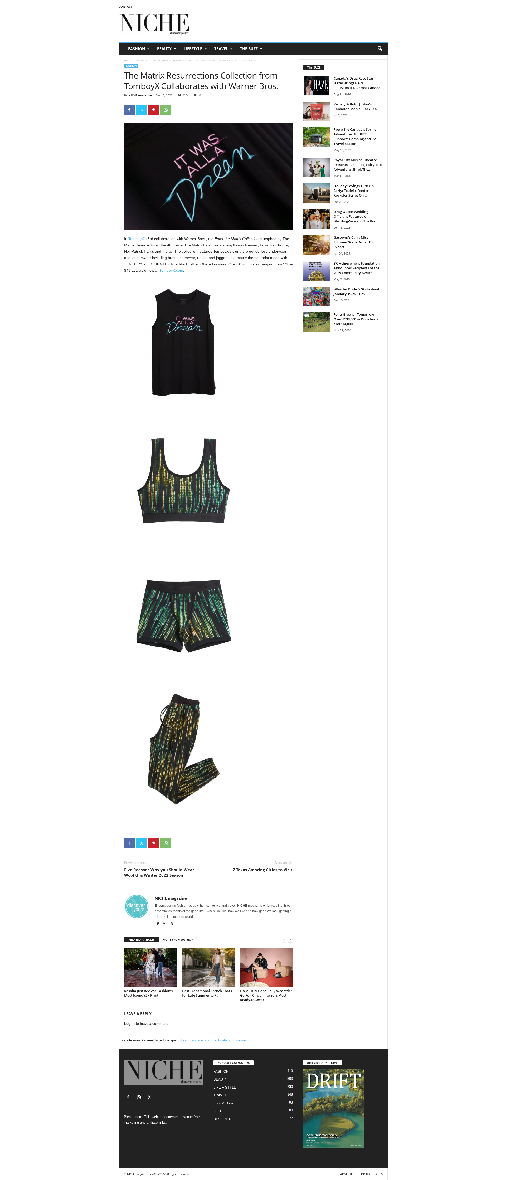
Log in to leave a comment (146, 1024)
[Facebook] (129, 110)
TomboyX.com (171, 270)
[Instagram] (140, 1098)
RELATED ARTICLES (141, 940)
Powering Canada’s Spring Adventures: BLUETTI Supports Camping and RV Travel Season (355, 136)
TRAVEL (221, 48)
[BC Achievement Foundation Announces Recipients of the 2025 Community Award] (316, 271)
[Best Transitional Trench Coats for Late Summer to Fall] (208, 967)
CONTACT (125, 6)
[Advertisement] (292, 25)
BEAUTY (164, 48)
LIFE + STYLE (224, 1087)
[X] (172, 924)
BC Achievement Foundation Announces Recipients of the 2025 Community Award (357, 268)
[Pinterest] (153, 110)
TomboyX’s (137, 239)
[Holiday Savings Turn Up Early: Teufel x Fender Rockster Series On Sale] (316, 193)
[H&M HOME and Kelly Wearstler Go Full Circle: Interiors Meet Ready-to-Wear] (266, 967)
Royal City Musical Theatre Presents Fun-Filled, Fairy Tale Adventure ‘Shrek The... (358, 165)
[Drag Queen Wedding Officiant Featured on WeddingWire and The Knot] (316, 219)
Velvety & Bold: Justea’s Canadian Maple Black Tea (355, 106)
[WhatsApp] (165, 110)
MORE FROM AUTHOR (178, 940)
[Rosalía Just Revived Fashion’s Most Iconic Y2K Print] (150, 967)
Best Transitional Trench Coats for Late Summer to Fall (207, 993)
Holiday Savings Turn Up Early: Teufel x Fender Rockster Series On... (354, 190)
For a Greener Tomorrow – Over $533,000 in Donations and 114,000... (356, 319)
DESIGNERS (223, 1119)
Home (128, 60)
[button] (380, 49)
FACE (217, 1111)
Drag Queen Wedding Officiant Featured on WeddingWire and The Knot (356, 216)
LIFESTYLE (193, 48)
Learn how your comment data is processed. (215, 1040)
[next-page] (290, 940)
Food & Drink (223, 1103)
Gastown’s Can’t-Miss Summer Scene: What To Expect (353, 242)
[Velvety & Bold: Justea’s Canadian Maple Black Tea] (316, 111)
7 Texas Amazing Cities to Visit (263, 869)
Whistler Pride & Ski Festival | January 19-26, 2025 (358, 291)
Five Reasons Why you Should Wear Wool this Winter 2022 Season (159, 872)
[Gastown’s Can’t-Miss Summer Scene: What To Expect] (316, 245)
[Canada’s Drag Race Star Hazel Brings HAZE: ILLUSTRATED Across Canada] (316, 86)
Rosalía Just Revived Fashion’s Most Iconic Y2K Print (148, 993)
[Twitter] (141, 110)
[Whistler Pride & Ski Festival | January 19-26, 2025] (316, 296)
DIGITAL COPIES (372, 1174)
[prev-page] (283, 940)
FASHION (136, 48)
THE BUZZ (249, 48)
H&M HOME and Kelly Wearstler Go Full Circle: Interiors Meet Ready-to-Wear (266, 995)
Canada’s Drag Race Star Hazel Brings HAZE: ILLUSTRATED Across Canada (357, 83)
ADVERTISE (347, 1174)
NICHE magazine (140, 95)
